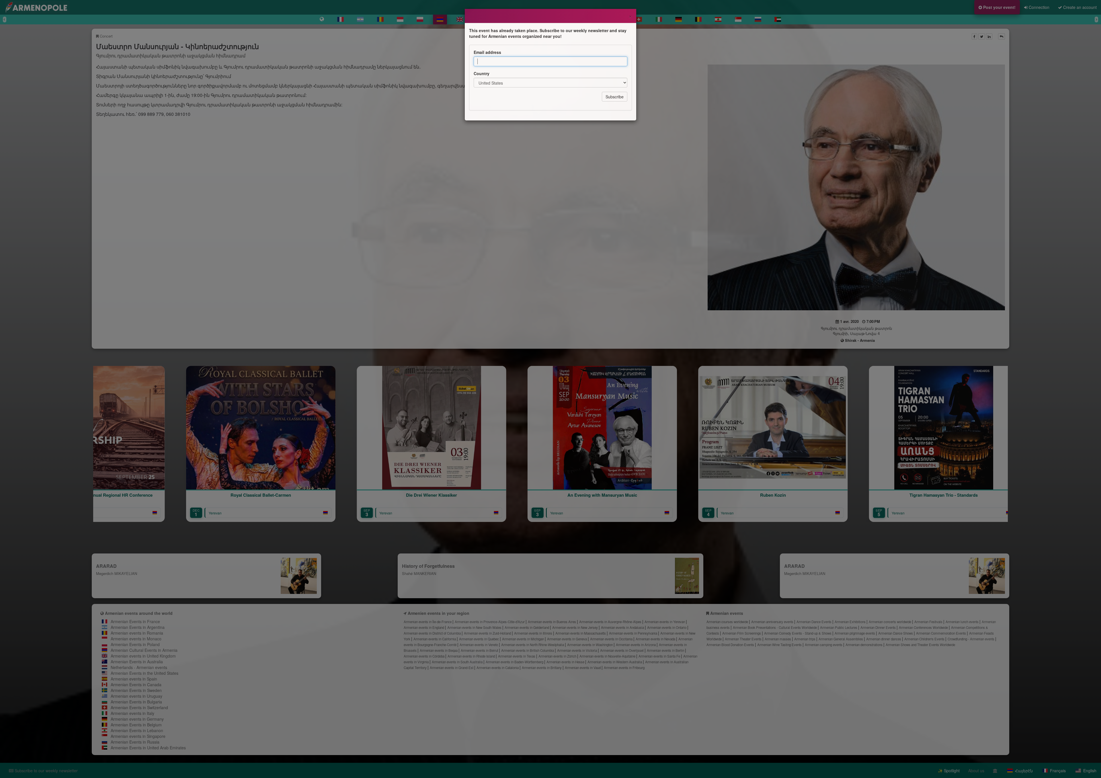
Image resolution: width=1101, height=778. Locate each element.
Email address (487, 52)
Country (481, 73)
